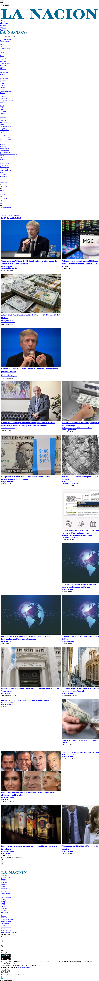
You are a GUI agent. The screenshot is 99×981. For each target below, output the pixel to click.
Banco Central (5, 853)
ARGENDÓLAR (6, 641)
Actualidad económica (8, 322)
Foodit (4, 26)
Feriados (2, 124)
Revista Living (4, 169)
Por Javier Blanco (6, 266)
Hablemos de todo (5, 91)
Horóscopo (3, 122)
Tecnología (3, 121)
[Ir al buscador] (2, 7)
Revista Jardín (4, 172)
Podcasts (2, 128)
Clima (1, 47)
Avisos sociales (4, 150)
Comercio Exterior (5, 63)
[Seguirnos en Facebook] (2, 937)
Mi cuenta (5, 30)
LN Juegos (3, 117)
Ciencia (2, 89)
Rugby (2, 108)
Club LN (4, 28)
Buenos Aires (4, 78)
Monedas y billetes (68, 641)
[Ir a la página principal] (49, 19)
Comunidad (3, 85)
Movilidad (3, 65)
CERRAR (2, 1)
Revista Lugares (4, 167)
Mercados (65, 266)
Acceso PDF (3, 145)
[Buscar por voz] (96, 36)
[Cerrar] (26, 33)
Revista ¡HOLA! (4, 165)
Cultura (2, 84)
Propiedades (3, 61)
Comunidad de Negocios (9, 268)
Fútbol (2, 106)
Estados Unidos (4, 72)
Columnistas (3, 98)
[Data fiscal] (2, 978)
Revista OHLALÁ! (5, 163)
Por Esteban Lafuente (7, 797)
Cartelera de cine (5, 137)
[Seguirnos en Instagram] (2, 946)
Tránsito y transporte (6, 45)
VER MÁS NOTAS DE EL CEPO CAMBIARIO (11, 857)
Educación (3, 82)
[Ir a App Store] (6, 960)
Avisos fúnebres (4, 148)
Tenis (1, 109)
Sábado (2, 156)
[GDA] (5, 973)
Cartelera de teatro (5, 139)
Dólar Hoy (3, 58)
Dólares (64, 743)
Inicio (3, 21)
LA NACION (4, 215)
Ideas (1, 158)
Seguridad (3, 80)
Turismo (2, 119)
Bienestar (3, 87)
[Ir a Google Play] (6, 956)
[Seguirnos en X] (2, 941)
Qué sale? (3, 135)
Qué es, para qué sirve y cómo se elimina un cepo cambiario (26, 700)
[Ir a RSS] (2, 951)
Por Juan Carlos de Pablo (69, 755)
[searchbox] (49, 36)
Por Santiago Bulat (7, 703)
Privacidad (28, 967)
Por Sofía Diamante (7, 320)
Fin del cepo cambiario (69, 430)
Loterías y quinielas (5, 126)
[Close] (2, 859)
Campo (2, 59)
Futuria (2, 56)
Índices (2, 67)
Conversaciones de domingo (8, 154)
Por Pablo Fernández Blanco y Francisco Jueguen (77, 535)
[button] (49, 119)
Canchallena (3, 111)
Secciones (5, 23)
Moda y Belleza (4, 130)
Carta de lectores (5, 152)
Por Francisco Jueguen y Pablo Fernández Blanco (77, 428)
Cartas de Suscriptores (6, 100)
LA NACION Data (5, 48)
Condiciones (21, 967)
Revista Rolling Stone (6, 170)
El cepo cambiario (13, 215)
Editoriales (3, 96)
